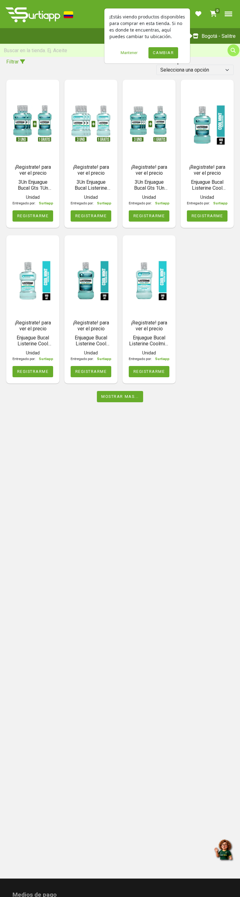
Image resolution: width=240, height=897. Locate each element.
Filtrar (13, 62)
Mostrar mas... (120, 396)
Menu (228, 14)
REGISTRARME (33, 215)
